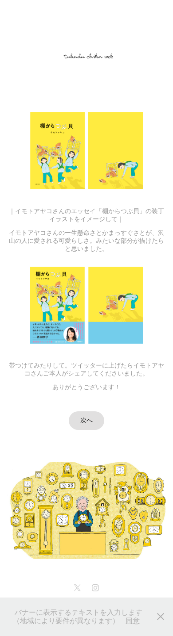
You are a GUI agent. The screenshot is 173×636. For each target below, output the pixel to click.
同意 (133, 621)
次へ (86, 420)
